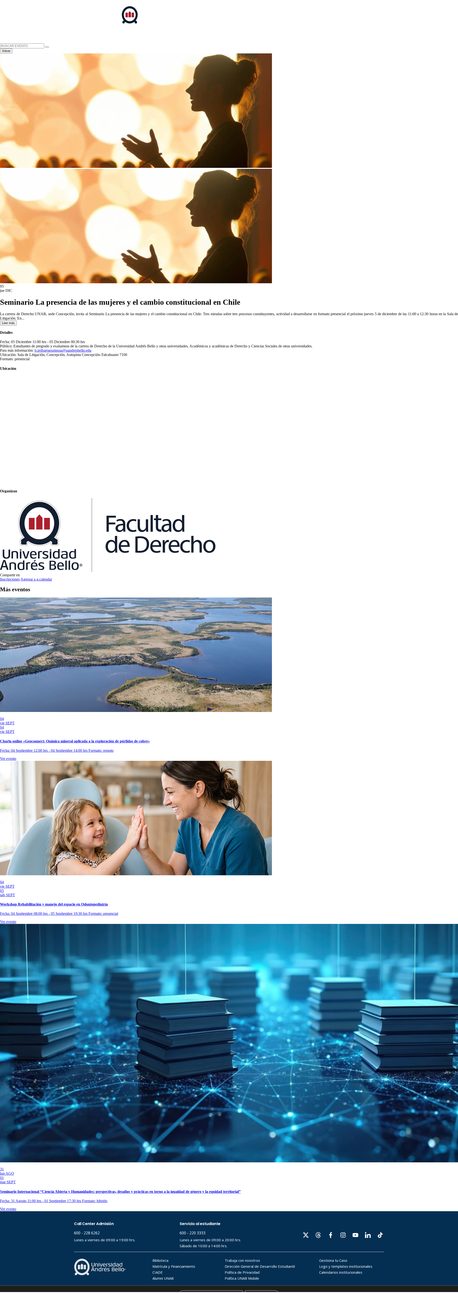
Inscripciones (10, 579)
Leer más (8, 323)
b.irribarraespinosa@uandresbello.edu (63, 350)
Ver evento (8, 759)
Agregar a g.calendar (36, 579)
